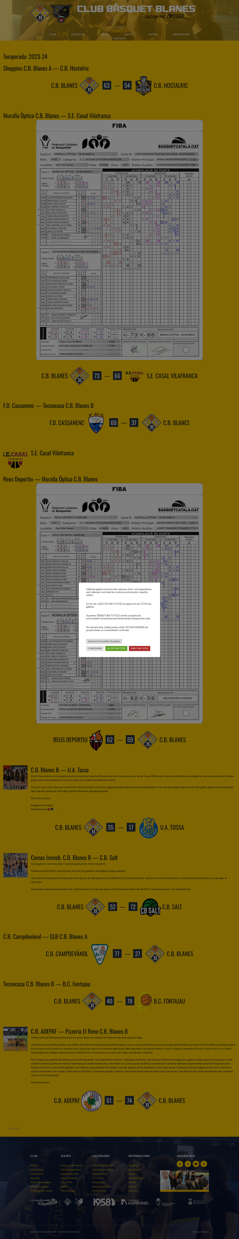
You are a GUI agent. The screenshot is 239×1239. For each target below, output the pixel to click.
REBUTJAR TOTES (139, 648)
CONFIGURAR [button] (95, 648)
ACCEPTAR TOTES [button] (116, 648)
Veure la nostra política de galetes (104, 641)
